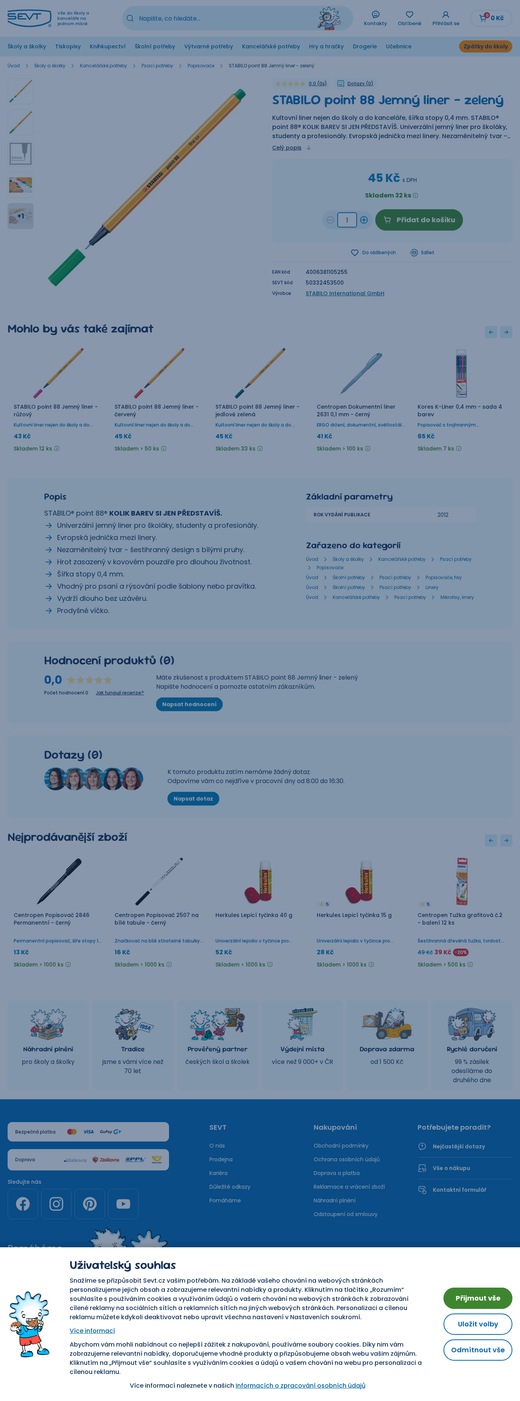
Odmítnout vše (478, 1350)
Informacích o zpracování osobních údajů (300, 1385)
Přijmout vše (478, 1298)
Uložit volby (478, 1324)
